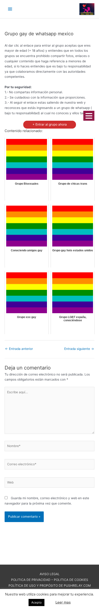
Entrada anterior (19, 349)
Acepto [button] (36, 602)
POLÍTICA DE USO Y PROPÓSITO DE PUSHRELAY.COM (50, 585)
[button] (49, 600)
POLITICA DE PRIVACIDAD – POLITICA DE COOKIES (49, 580)
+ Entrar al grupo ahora (49, 124)
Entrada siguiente (79, 349)
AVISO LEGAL (50, 574)
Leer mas (63, 602)
